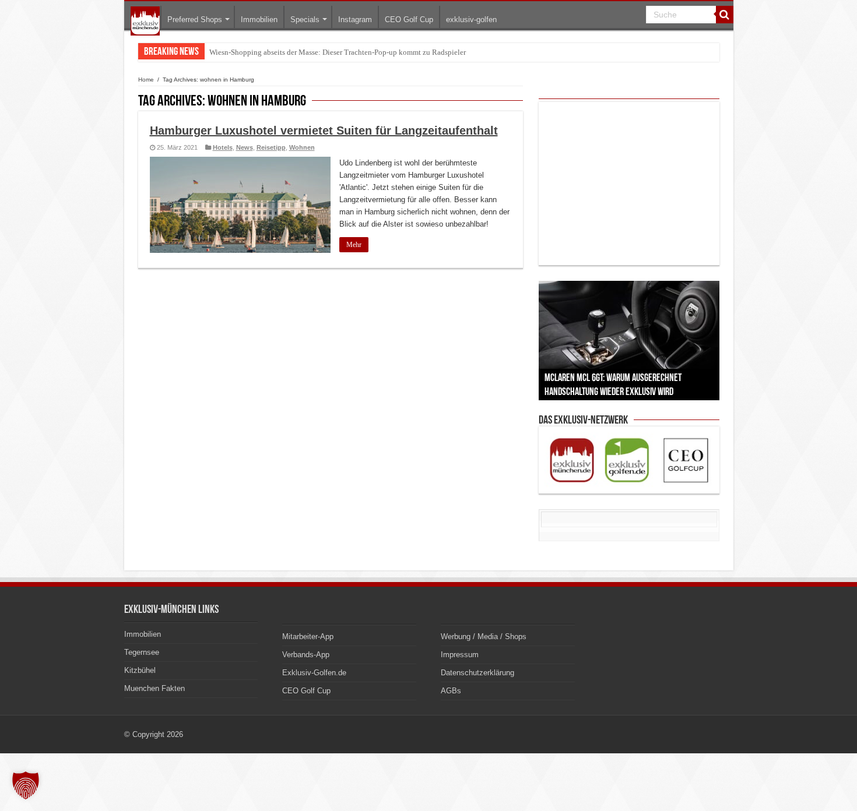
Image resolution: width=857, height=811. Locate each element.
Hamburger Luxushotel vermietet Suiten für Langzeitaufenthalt (324, 130)
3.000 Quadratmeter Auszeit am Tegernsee (275, 52)
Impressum (460, 654)
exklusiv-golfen (471, 19)
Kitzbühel (140, 670)
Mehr (353, 245)
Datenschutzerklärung (477, 672)
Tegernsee (141, 652)
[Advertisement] (629, 183)
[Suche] (724, 14)
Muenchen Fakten (154, 688)
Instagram (355, 19)
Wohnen (302, 147)
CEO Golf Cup (409, 19)
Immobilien (259, 19)
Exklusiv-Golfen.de (314, 672)
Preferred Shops (194, 19)
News (244, 147)
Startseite (145, 21)
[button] (25, 785)
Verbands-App (305, 654)
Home (146, 79)
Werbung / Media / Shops (483, 636)
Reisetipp (271, 147)
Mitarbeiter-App (307, 636)
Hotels (223, 147)
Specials (304, 19)
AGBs (451, 690)
